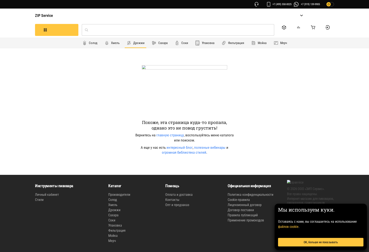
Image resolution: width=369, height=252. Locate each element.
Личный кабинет (47, 195)
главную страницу (170, 135)
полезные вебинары (210, 147)
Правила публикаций (243, 215)
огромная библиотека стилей (184, 152)
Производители (119, 195)
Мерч (112, 241)
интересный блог (180, 147)
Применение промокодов (246, 220)
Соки (111, 220)
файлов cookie (288, 227)
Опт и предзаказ (177, 205)
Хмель (112, 205)
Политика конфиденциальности (250, 195)
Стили (39, 200)
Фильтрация (117, 230)
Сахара (113, 215)
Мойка (113, 236)
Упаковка (115, 225)
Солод (112, 200)
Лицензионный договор (245, 205)
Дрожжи (114, 210)
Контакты (172, 200)
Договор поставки (241, 210)
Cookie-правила (239, 200)
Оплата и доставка (179, 195)
